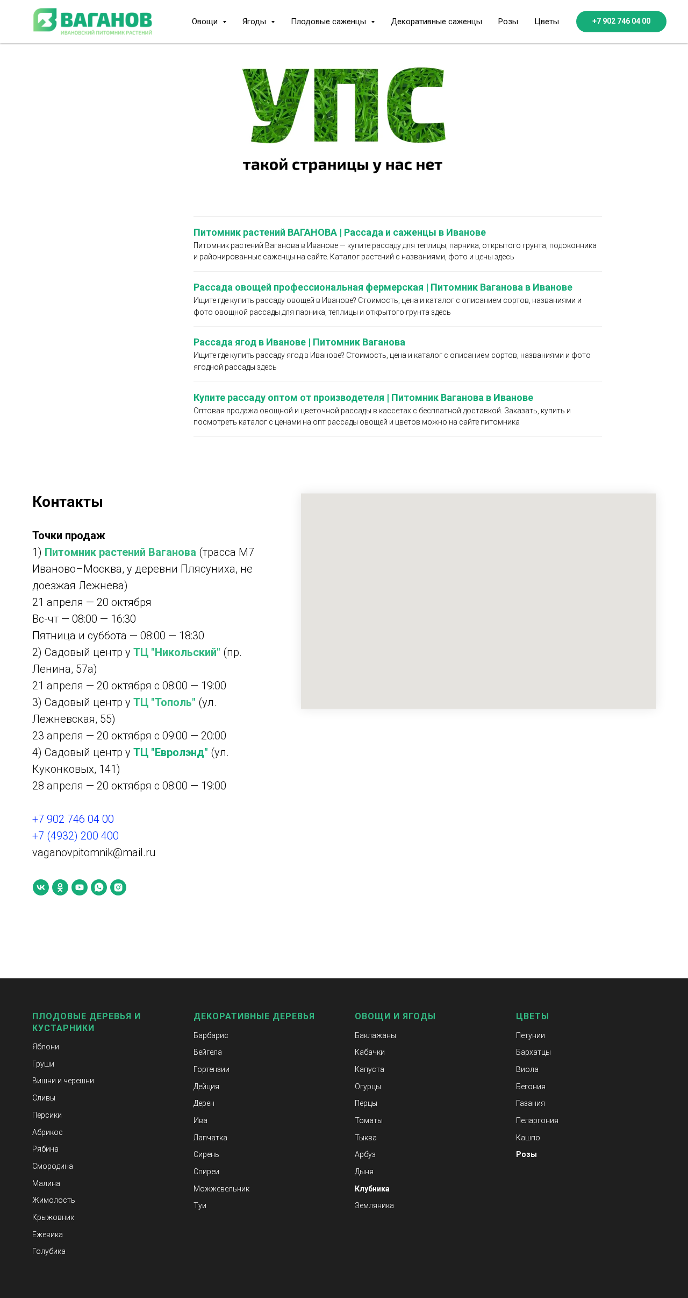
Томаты (369, 1120)
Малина (46, 1183)
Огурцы (368, 1086)
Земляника (374, 1205)
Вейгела (208, 1052)
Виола (527, 1069)
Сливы (43, 1098)
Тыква (366, 1137)
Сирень (206, 1154)
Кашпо (528, 1137)
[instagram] (118, 887)
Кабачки (370, 1052)
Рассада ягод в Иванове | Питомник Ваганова (299, 342)
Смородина (52, 1166)
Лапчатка (210, 1137)
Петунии (530, 1035)
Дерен (204, 1103)
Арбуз (365, 1154)
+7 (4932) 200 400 (75, 835)
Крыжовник (53, 1217)
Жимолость (53, 1200)
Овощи (373, 1016)
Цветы (546, 21)
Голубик (46, 1251)
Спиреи (206, 1171)
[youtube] (79, 887)
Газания (530, 1103)
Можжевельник (221, 1188)
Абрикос (47, 1132)
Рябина (45, 1149)
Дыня (364, 1171)
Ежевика (47, 1234)
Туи (200, 1205)
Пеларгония (537, 1120)
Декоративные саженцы (436, 21)
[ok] (60, 887)
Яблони (45, 1046)
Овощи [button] (206, 21)
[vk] (41, 887)
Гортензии (212, 1069)
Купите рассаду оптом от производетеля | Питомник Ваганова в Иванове (363, 397)
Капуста (369, 1069)
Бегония (531, 1086)
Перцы (366, 1103)
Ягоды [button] (255, 21)
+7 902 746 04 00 (73, 819)
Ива (200, 1120)
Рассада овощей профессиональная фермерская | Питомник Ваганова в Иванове (383, 287)
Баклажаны (375, 1035)
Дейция (206, 1086)
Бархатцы (533, 1052)
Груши (43, 1064)
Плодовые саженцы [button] (329, 21)
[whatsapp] (99, 887)
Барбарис (211, 1035)
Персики (47, 1115)
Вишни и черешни (63, 1080)
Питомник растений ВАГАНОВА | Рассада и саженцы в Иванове (340, 232)
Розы (508, 21)
